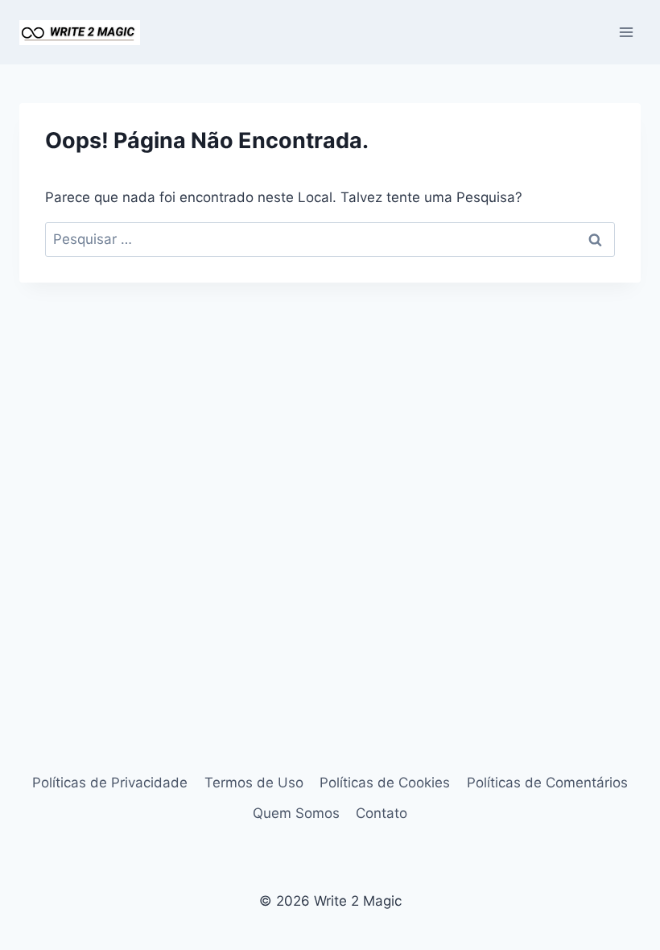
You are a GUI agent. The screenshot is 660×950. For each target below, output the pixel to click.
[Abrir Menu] (626, 31)
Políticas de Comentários (547, 782)
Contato (381, 813)
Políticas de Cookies (385, 782)
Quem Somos (296, 813)
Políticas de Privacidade (110, 782)
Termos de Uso (253, 782)
